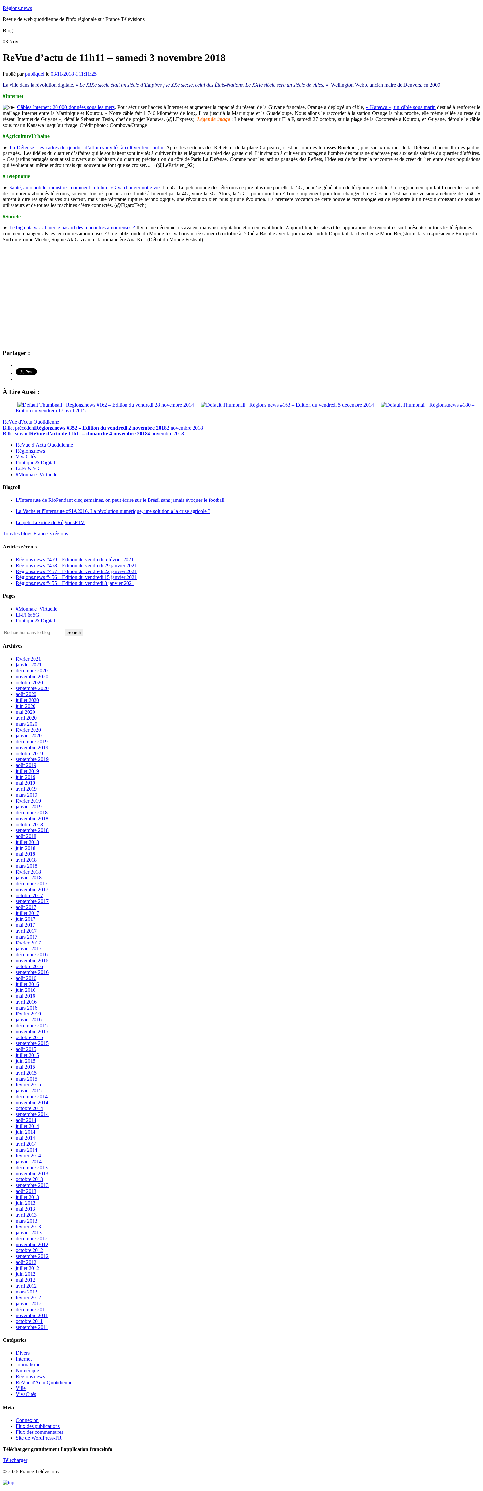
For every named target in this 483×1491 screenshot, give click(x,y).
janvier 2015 (29, 1090)
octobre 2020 (29, 682)
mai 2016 (25, 996)
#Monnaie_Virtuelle (36, 474)
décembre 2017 (32, 883)
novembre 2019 (32, 747)
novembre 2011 (32, 1315)
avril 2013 (26, 1215)
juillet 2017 (27, 913)
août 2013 (26, 1191)
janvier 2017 (29, 948)
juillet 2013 (27, 1197)
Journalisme (28, 1364)
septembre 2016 (32, 972)
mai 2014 (25, 1138)
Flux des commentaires (39, 1432)
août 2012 (26, 1262)
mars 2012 (26, 1291)
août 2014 (26, 1120)
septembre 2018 (32, 830)
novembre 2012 (32, 1244)
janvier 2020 (29, 735)
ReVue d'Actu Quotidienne (31, 422)
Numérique (27, 1370)
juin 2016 (25, 990)
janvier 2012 (29, 1303)
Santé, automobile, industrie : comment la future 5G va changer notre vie (84, 187)
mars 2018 (26, 866)
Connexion (27, 1420)
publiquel (34, 74)
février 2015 (28, 1084)
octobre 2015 (29, 1037)
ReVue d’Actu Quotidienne (44, 445)
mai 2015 (25, 1067)
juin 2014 (25, 1132)
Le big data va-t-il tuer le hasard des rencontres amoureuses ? (72, 227)
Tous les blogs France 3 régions (35, 533)
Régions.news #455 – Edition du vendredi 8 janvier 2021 (75, 583)
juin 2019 (25, 777)
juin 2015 (25, 1061)
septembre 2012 (32, 1256)
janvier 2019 (29, 806)
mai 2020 (25, 712)
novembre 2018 (32, 818)
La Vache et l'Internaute (113, 511)
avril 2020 (26, 718)
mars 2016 (26, 1008)
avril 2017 (26, 931)
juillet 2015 (27, 1055)
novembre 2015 (32, 1031)
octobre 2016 (29, 966)
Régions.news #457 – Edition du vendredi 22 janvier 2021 (76, 571)
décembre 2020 (32, 670)
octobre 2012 (29, 1250)
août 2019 (26, 765)
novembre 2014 (32, 1102)
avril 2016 (26, 1002)
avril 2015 (26, 1073)
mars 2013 (26, 1220)
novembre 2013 (32, 1173)
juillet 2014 (27, 1126)
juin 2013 (25, 1203)
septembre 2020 (32, 688)
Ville (21, 1388)
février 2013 (28, 1226)
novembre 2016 (32, 960)
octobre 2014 (29, 1108)
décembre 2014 (32, 1096)
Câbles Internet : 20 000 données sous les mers (65, 107)
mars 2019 (26, 795)
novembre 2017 (32, 889)
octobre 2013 (29, 1179)
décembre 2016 (32, 954)
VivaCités (26, 456)
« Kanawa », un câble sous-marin (401, 107)
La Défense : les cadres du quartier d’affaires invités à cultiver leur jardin (86, 147)
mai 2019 (25, 783)
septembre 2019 (32, 759)
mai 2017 (25, 925)
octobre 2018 (29, 824)
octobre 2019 (29, 753)
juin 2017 (25, 919)
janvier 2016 (29, 1019)
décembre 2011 (31, 1309)
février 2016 (28, 1013)
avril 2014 (26, 1144)
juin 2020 (25, 706)
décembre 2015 (32, 1025)
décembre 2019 (32, 741)
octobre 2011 (29, 1321)
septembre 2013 (32, 1185)
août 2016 (26, 978)
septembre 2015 (32, 1043)
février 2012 (28, 1297)
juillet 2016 (27, 984)
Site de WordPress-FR (39, 1438)
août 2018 (26, 836)
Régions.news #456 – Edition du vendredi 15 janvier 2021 (76, 577)
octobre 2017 (29, 895)
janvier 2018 (29, 877)
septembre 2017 (32, 901)
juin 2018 (25, 848)
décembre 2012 (32, 1238)
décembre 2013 (32, 1167)
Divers (23, 1353)
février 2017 (28, 942)
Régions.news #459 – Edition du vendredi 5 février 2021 (75, 559)
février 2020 (28, 730)
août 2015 (26, 1049)
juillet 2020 (27, 700)
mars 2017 (26, 937)
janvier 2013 (29, 1232)
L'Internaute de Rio (121, 500)
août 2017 (26, 907)
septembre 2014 (32, 1114)
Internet (24, 1359)
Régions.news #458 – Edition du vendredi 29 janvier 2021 (76, 565)
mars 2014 (26, 1150)
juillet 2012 (27, 1268)
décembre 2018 (32, 812)
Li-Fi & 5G (27, 468)
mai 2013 (25, 1209)
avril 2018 (26, 860)
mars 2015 (26, 1079)
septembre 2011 (32, 1327)
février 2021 (28, 659)
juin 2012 (25, 1274)
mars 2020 (26, 724)
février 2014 (28, 1155)
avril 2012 (26, 1286)
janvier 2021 (29, 664)
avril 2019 (26, 789)
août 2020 (26, 694)
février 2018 (28, 871)
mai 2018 (25, 854)
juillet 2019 (27, 771)
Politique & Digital (35, 462)
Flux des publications (38, 1426)
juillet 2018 (27, 842)
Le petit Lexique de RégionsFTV (50, 522)
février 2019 (28, 801)
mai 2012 (25, 1280)
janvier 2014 (29, 1161)
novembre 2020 (32, 676)
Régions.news (17, 8)
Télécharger (15, 1460)
